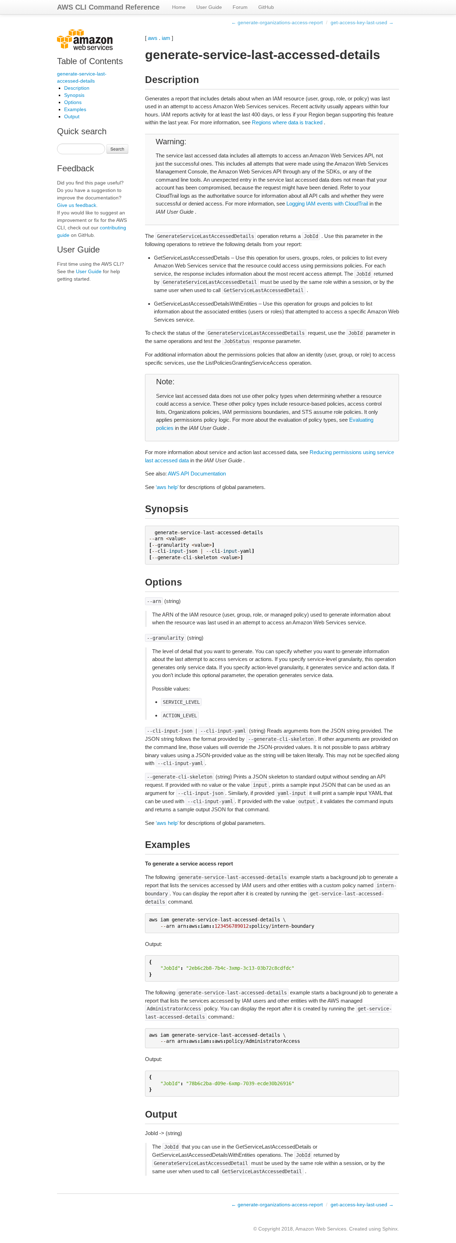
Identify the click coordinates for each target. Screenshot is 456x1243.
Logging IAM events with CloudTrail (327, 204)
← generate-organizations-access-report (277, 22)
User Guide (209, 7)
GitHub (266, 7)
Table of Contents (90, 61)
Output (71, 116)
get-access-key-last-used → (362, 22)
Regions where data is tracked (287, 122)
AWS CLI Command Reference (108, 7)
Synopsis (74, 95)
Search (117, 149)
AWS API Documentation (197, 473)
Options (73, 102)
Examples (75, 109)
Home (179, 7)
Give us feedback (76, 205)
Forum (240, 7)
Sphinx (390, 1229)
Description (76, 88)
